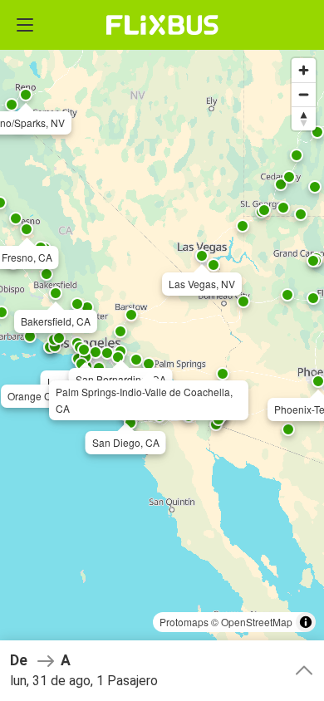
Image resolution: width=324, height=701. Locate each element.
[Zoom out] (304, 94)
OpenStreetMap (256, 622)
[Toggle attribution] (306, 622)
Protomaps (184, 622)
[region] (162, 350)
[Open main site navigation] (25, 25)
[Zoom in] (304, 70)
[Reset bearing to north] (304, 118)
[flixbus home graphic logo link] (162, 25)
